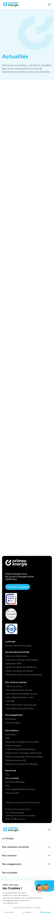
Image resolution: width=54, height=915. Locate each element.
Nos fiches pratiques (15, 782)
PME (7, 738)
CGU (7, 813)
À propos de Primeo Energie (18, 646)
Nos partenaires (12, 723)
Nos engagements (11, 864)
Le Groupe (8, 838)
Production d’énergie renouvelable (21, 660)
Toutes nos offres (13, 686)
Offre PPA (10, 701)
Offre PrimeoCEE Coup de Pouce (20, 705)
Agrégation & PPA (13, 663)
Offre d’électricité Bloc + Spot (19, 697)
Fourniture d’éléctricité (16, 656)
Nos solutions (9, 855)
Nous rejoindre (12, 793)
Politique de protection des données (20, 815)
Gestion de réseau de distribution (21, 667)
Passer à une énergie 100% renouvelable (24, 757)
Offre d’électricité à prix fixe (18, 690)
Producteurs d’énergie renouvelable (22, 742)
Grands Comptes (13, 746)
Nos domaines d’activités (15, 847)
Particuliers (10, 735)
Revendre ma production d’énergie (21, 764)
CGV (7, 775)
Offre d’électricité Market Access (21, 694)
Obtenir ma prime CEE (15, 760)
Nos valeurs (10, 719)
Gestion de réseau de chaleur (19, 671)
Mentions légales (17, 813)
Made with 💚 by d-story (15, 819)
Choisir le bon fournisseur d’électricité (23, 753)
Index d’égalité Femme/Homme (20, 789)
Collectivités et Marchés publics (20, 749)
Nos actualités (12, 778)
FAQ (7, 786)
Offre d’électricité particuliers (19, 709)
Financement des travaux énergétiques (23, 675)
